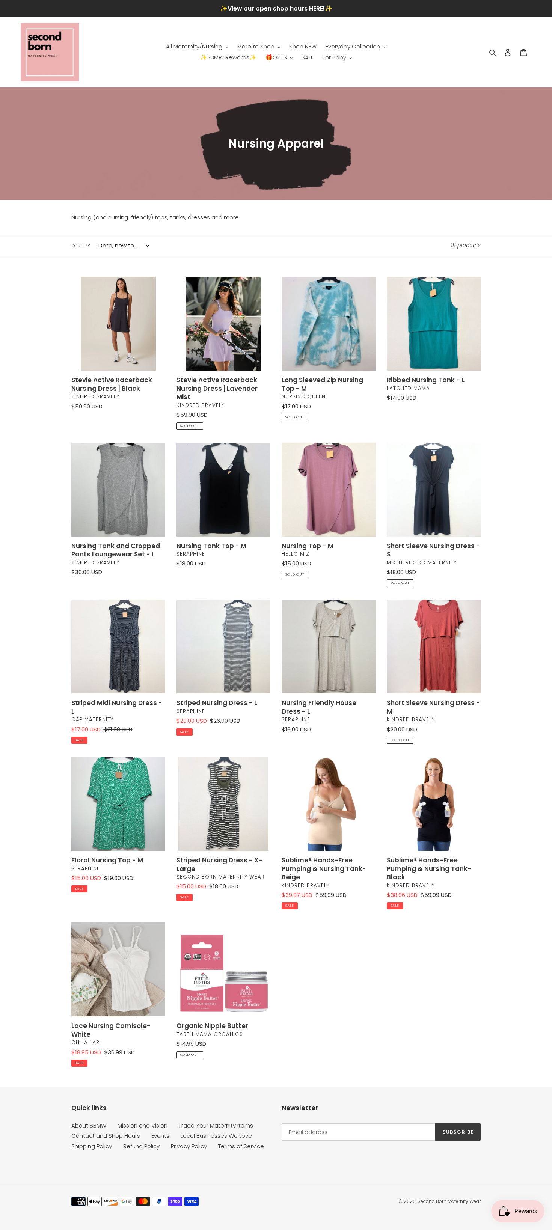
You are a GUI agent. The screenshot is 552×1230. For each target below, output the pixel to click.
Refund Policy (141, 1146)
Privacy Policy (189, 1146)
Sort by (80, 246)
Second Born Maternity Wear (449, 1201)
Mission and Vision (142, 1125)
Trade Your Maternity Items (216, 1125)
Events (160, 1136)
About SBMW (88, 1125)
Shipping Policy (91, 1146)
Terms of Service (241, 1146)
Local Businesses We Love (216, 1136)
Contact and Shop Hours (105, 1136)
